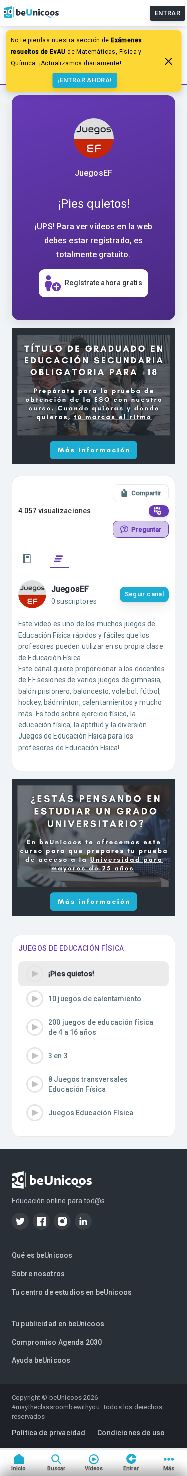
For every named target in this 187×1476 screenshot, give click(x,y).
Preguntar (146, 529)
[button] (93, 973)
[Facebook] (41, 1221)
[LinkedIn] (83, 1221)
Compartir (146, 493)
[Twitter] (20, 1221)
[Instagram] (62, 1221)
